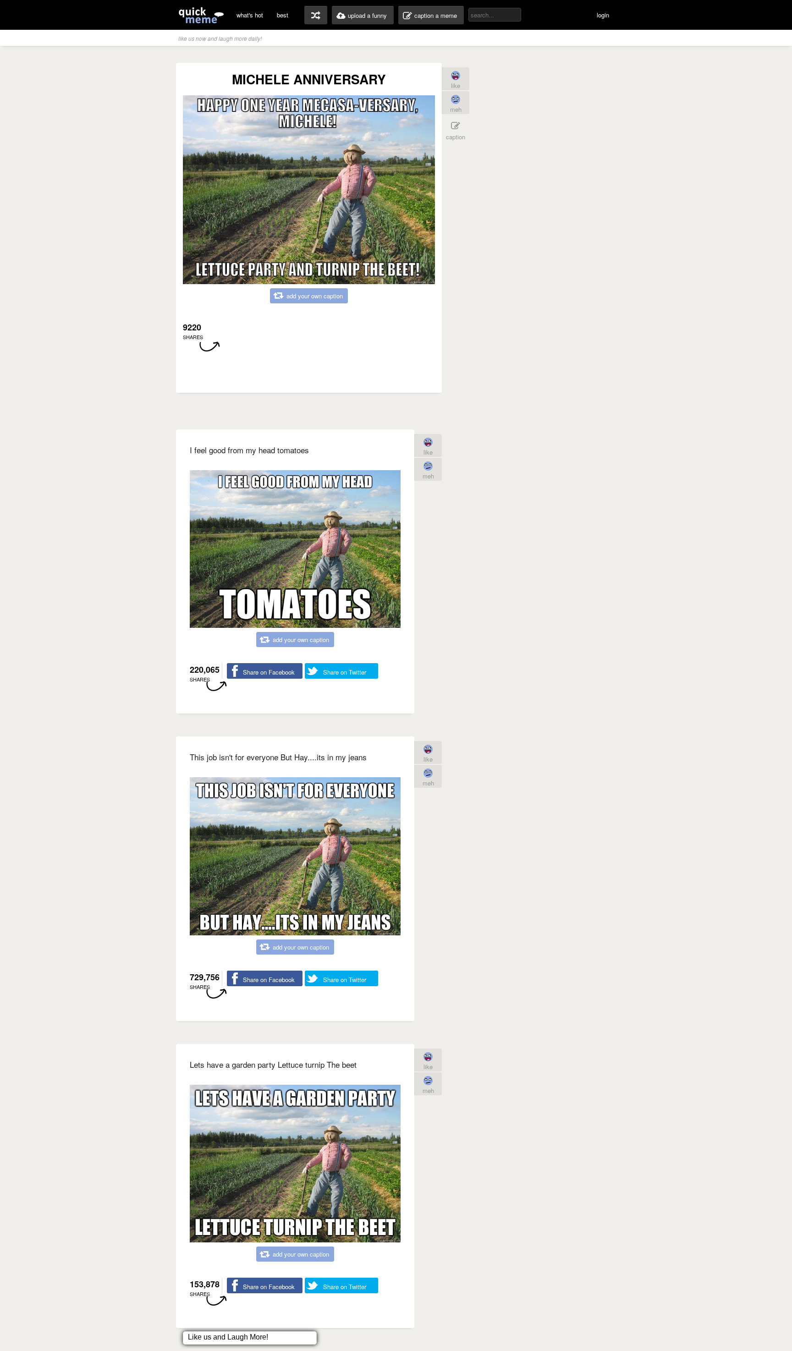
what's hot (249, 15)
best (282, 15)
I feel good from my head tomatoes (249, 450)
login (603, 15)
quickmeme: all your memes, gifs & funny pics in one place (201, 15)
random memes (315, 15)
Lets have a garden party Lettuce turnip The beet (273, 1064)
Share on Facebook (269, 672)
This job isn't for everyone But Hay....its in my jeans (278, 757)
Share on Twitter (344, 672)
